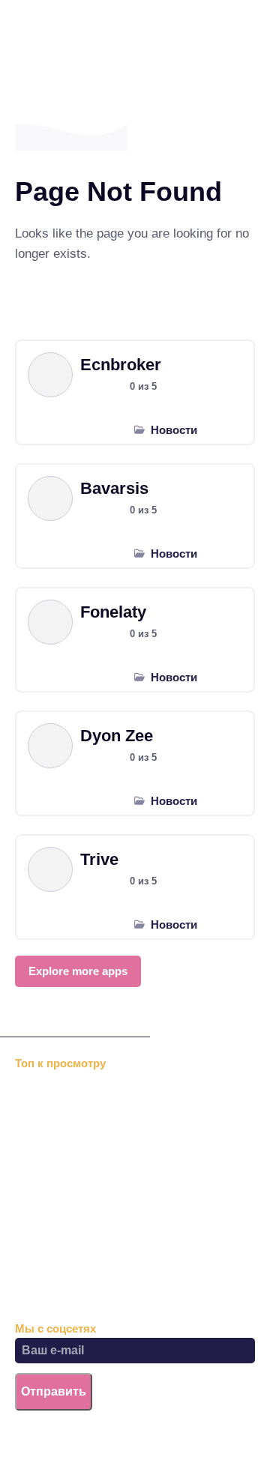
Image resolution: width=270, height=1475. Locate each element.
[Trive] (50, 869)
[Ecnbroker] (50, 374)
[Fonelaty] (50, 622)
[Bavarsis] (50, 498)
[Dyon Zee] (50, 745)
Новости (174, 429)
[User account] (171, 46)
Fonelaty (113, 612)
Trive (99, 859)
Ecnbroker (120, 364)
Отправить (53, 1391)
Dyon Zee (116, 735)
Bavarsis (114, 488)
